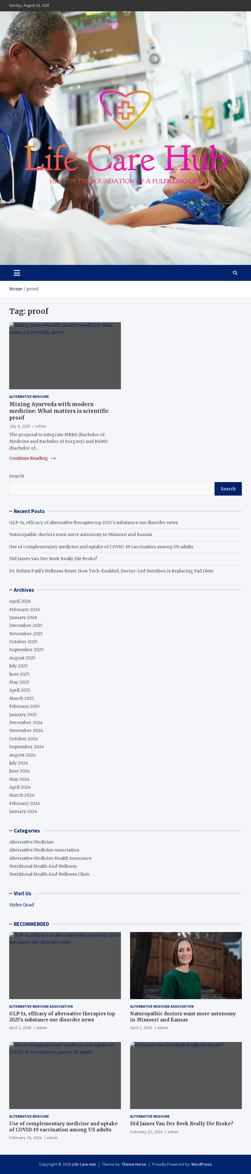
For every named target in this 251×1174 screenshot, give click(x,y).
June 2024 (19, 771)
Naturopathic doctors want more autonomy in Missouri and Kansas (80, 534)
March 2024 (22, 795)
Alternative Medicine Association (44, 850)
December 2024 (26, 722)
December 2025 (26, 625)
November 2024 (26, 730)
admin (40, 426)
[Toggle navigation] (17, 273)
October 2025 (23, 641)
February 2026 (24, 609)
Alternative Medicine (29, 396)
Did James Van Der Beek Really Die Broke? (53, 558)
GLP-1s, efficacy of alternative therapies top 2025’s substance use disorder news (93, 522)
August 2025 (22, 658)
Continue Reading (29, 458)
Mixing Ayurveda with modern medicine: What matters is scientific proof (59, 411)
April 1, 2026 (141, 1027)
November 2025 (26, 633)
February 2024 (24, 803)
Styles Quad (21, 905)
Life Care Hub (84, 1164)
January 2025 (23, 714)
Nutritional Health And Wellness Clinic (49, 874)
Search (16, 476)
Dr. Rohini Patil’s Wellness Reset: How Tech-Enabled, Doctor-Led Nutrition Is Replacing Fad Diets (111, 571)
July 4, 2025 (19, 426)
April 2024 (20, 787)
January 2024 (23, 811)
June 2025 (19, 674)
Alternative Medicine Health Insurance (50, 858)
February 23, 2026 (146, 1131)
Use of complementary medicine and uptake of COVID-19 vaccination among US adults (101, 546)
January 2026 (23, 617)
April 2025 (20, 690)
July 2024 (18, 763)
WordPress (201, 1164)
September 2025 (26, 649)
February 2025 (24, 706)
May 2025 (19, 682)
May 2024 (19, 779)
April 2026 (20, 601)
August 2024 (22, 755)
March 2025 (21, 698)
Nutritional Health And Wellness (43, 866)
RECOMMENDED (31, 924)
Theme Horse (134, 1164)
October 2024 (23, 739)
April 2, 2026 (20, 1027)
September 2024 (26, 746)
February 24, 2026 (25, 1137)
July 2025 (18, 666)
